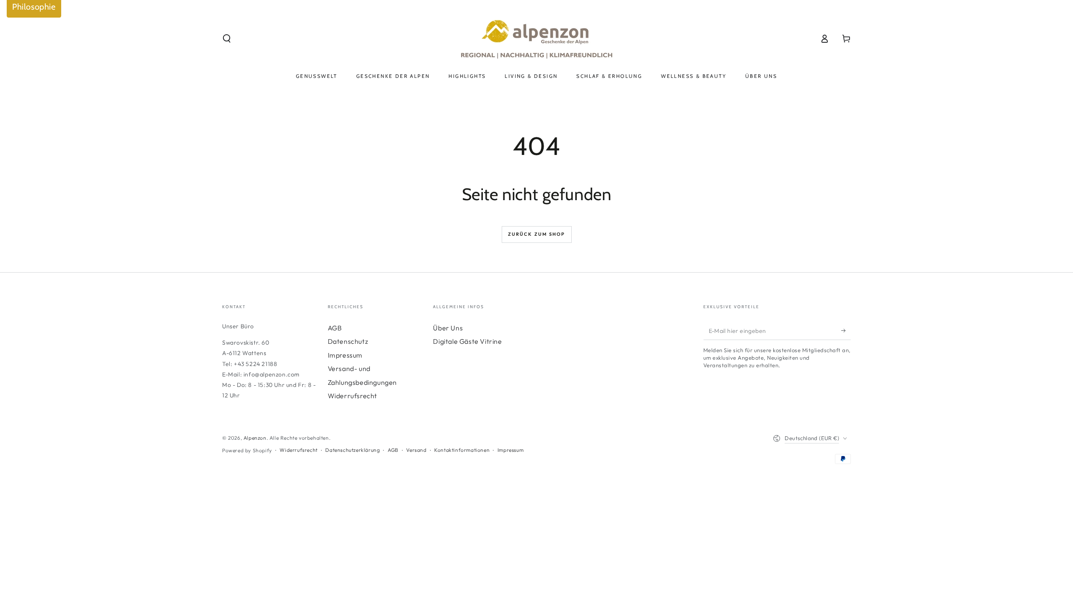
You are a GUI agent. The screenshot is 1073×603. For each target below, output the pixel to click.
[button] (227, 38)
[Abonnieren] (846, 330)
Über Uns (448, 328)
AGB (335, 328)
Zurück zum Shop (536, 234)
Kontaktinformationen (462, 450)
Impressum (345, 355)
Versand (416, 450)
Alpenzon (255, 438)
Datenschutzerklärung (352, 450)
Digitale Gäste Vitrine (467, 341)
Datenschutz (348, 341)
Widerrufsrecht (352, 396)
